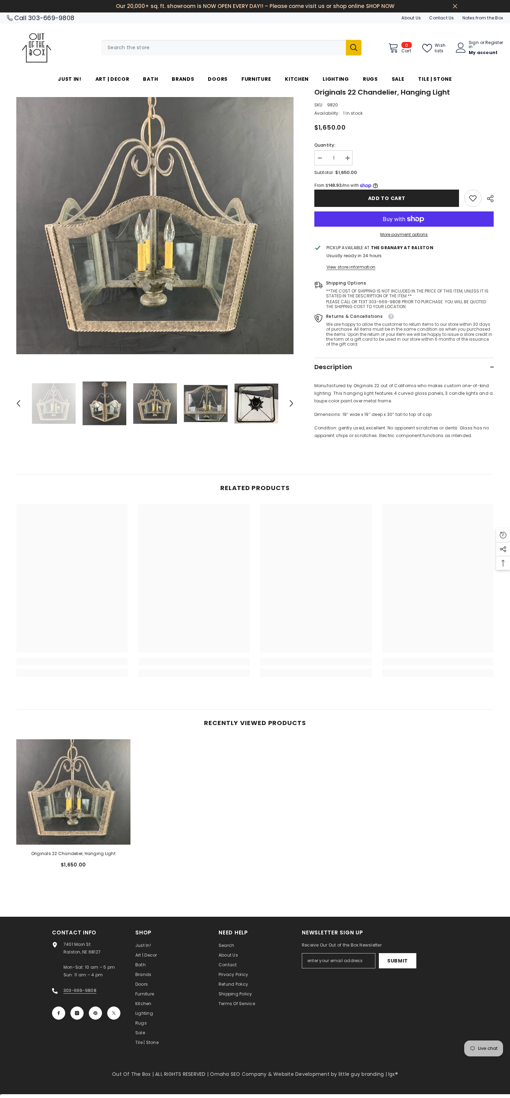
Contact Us (441, 18)
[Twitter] (113, 1013)
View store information (350, 267)
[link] (473, 198)
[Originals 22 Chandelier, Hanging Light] (73, 792)
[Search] (231, 47)
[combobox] (223, 47)
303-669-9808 (51, 18)
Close (455, 6)
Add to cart (387, 198)
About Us (411, 18)
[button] (18, 403)
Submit (397, 960)
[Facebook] (58, 1013)
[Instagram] (77, 1013)
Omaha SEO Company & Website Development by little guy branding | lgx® (304, 1074)
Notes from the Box (482, 18)
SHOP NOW (380, 6)
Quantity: (324, 145)
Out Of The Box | (133, 1074)
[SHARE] (488, 198)
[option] (155, 225)
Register (494, 43)
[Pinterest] (95, 1013)
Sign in (474, 45)
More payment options (404, 234)
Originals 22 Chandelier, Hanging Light (73, 853)
